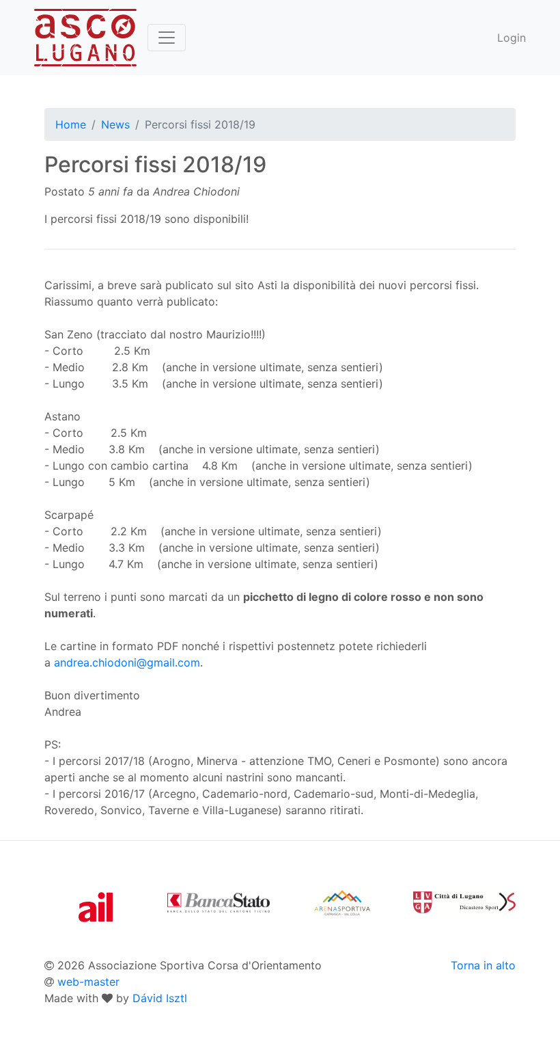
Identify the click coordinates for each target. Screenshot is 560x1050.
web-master (88, 981)
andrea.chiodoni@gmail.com (127, 662)
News (115, 124)
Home (70, 124)
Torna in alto (483, 965)
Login (511, 37)
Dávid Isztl (159, 998)
